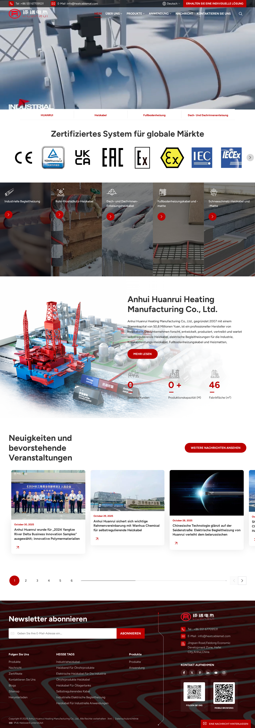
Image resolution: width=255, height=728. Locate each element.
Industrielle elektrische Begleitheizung (80, 697)
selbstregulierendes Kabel (73, 691)
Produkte (134, 13)
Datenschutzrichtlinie (126, 718)
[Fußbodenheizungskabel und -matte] (178, 229)
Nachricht (184, 13)
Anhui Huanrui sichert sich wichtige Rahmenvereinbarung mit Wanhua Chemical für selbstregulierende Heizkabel (127, 525)
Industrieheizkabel (68, 662)
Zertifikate (15, 673)
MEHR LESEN (142, 354)
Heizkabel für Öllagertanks (73, 685)
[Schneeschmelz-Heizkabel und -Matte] (229, 229)
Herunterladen (18, 697)
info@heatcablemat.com (82, 3)
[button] (250, 157)
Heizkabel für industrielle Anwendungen (82, 703)
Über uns (112, 13)
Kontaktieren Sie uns (214, 13)
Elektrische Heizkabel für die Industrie (81, 673)
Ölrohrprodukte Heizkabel (73, 679)
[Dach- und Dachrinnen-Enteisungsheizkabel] (127, 229)
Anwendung (159, 13)
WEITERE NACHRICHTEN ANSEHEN (215, 448)
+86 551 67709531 (32, 3)
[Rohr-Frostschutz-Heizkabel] (76, 229)
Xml (110, 718)
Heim (98, 13)
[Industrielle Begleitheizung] (25, 229)
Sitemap (14, 691)
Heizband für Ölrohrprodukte (75, 667)
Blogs (12, 685)
